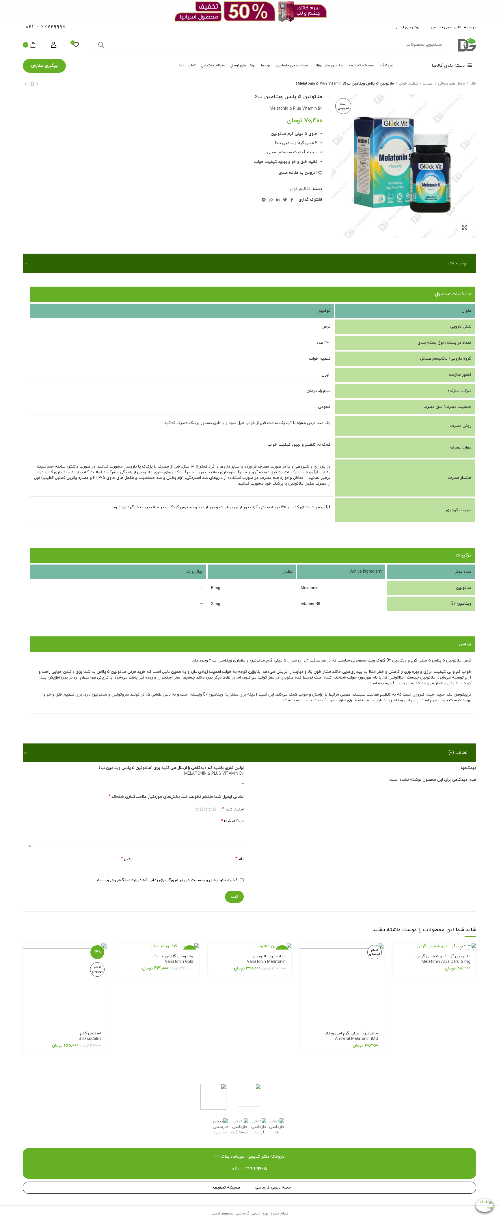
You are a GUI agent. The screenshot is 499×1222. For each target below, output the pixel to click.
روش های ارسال (407, 27)
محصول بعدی (26, 84)
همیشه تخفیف (226, 1187)
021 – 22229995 (249, 1169)
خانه (473, 83)
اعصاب (428, 83)
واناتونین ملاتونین (266, 959)
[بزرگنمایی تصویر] (464, 227)
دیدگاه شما (232, 821)
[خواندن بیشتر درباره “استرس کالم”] (27, 952)
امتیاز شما (233, 809)
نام (239, 859)
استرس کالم (90, 1036)
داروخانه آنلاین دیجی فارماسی (453, 27)
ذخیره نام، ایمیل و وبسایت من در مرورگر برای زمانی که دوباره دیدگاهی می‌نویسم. (166, 880)
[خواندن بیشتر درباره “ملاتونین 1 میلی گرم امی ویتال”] (304, 952)
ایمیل (127, 859)
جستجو (101, 44)
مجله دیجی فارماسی (273, 1187)
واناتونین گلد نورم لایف (172, 959)
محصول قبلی (37, 84)
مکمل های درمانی (451, 83)
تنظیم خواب (408, 83)
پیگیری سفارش (44, 65)
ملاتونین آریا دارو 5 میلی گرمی (443, 959)
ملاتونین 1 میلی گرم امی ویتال (351, 1036)
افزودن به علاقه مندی (298, 173)
